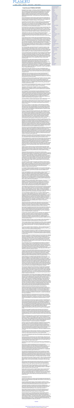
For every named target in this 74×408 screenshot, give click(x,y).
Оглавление (36, 401)
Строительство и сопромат (55, 47)
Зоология (53, 22)
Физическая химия (54, 53)
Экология (53, 62)
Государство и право (54, 16)
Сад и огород (53, 42)
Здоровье (53, 21)
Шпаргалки (53, 59)
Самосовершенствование (55, 43)
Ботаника (53, 11)
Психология (53, 38)
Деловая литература (54, 17)
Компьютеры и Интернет (55, 25)
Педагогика (53, 36)
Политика (53, 37)
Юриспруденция (54, 63)
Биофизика (53, 10)
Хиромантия (53, 57)
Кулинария (53, 26)
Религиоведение (54, 41)
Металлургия (53, 32)
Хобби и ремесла (54, 58)
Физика (53, 52)
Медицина (53, 31)
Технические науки (54, 48)
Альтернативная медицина (55, 6)
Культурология (54, 27)
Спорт (53, 46)
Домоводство (53, 20)
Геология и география (55, 15)
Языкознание (53, 64)
